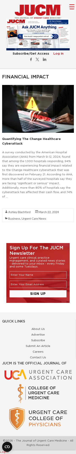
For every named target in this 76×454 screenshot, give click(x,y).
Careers (38, 351)
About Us (38, 328)
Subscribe (38, 340)
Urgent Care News (34, 218)
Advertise (38, 334)
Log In (58, 53)
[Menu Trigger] (72, 6)
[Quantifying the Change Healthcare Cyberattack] (38, 87)
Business (14, 218)
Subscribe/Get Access (31, 53)
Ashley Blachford (19, 212)
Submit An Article (38, 345)
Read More (9, 204)
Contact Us (38, 357)
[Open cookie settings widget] (7, 447)
